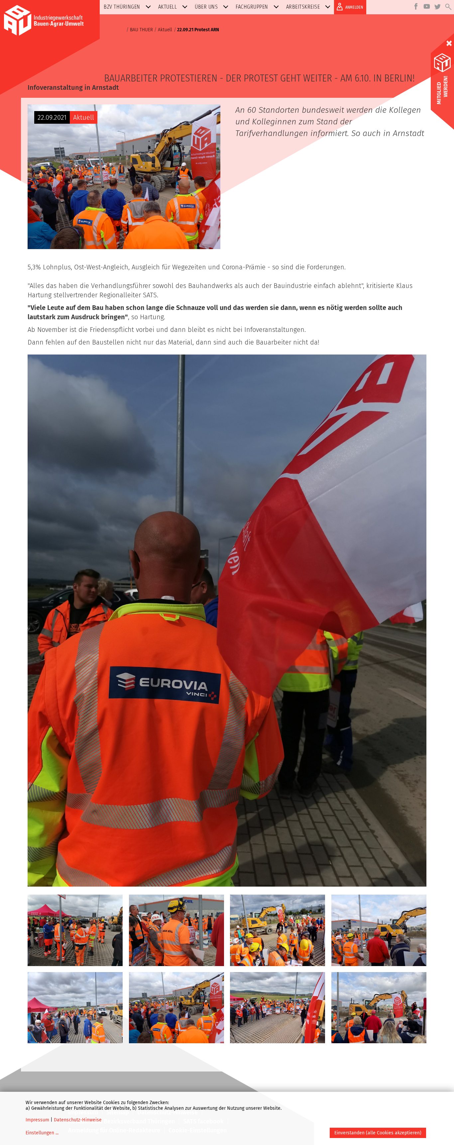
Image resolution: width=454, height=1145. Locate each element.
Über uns (206, 7)
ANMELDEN (354, 7)
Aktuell (167, 7)
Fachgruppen (252, 7)
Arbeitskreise (303, 7)
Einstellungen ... (42, 1133)
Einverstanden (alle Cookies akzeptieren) (377, 1133)
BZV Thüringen (122, 7)
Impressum (37, 1120)
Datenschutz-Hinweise (78, 1120)
